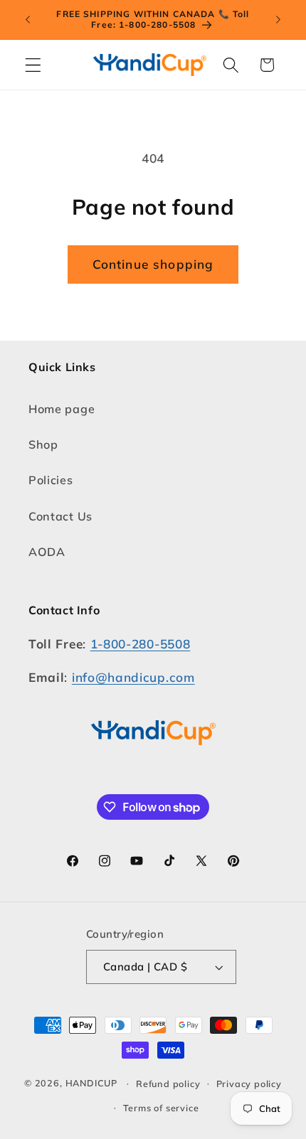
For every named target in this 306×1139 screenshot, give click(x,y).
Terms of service (161, 1107)
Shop (43, 444)
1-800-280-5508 (140, 643)
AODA (46, 552)
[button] (33, 65)
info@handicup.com (133, 677)
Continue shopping (153, 264)
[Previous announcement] (27, 19)
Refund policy (168, 1083)
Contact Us (60, 516)
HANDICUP (91, 1083)
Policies (50, 480)
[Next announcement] (278, 19)
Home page (61, 409)
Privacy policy (249, 1083)
